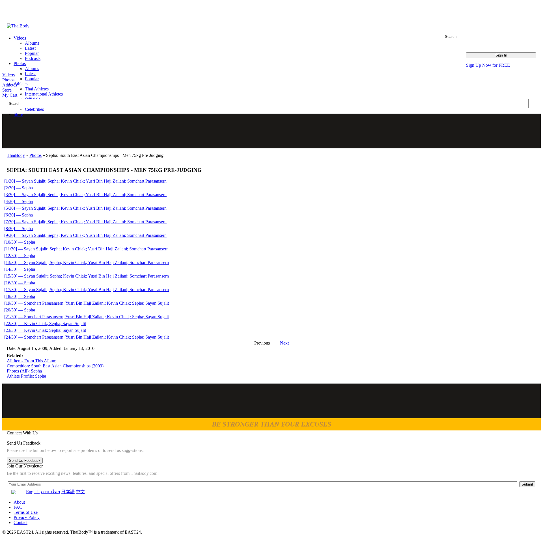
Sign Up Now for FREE (488, 65)
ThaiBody (16, 155)
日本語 (68, 491)
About (19, 502)
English (33, 491)
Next (284, 343)
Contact (20, 522)
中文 (80, 491)
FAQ (18, 507)
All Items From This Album (31, 360)
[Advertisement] (272, 131)
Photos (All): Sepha (24, 371)
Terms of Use (26, 512)
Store (7, 90)
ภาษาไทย (50, 491)
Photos (8, 79)
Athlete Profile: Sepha (26, 376)
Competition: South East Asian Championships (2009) (55, 365)
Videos (8, 74)
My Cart (9, 95)
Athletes (9, 85)
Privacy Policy (27, 517)
